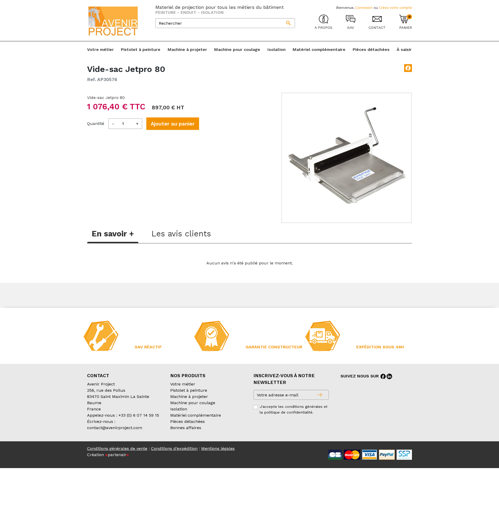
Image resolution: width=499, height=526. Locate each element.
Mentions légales (218, 448)
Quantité (95, 123)
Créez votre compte (395, 8)
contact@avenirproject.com (114, 427)
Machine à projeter (189, 396)
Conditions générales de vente (117, 448)
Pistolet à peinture (188, 390)
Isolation (178, 409)
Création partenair (108, 454)
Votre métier (182, 384)
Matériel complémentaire (195, 415)
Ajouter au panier (173, 124)
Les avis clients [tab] (181, 233)
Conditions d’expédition (174, 448)
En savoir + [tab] (113, 233)
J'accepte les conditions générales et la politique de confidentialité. (293, 409)
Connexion (364, 8)
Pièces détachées (187, 421)
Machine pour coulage (192, 402)
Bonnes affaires (185, 427)
